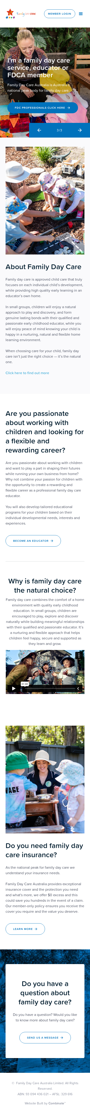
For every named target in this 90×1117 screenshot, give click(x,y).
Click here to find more (27, 372)
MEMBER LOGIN (59, 14)
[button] (39, 130)
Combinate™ (57, 1103)
